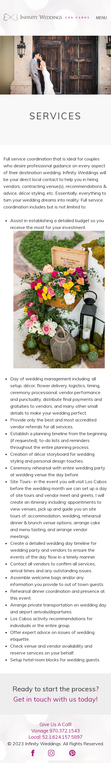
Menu (101, 18)
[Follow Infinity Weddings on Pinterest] (75, 751)
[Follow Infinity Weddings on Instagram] (53, 751)
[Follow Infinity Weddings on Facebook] (35, 751)
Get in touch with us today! (55, 699)
